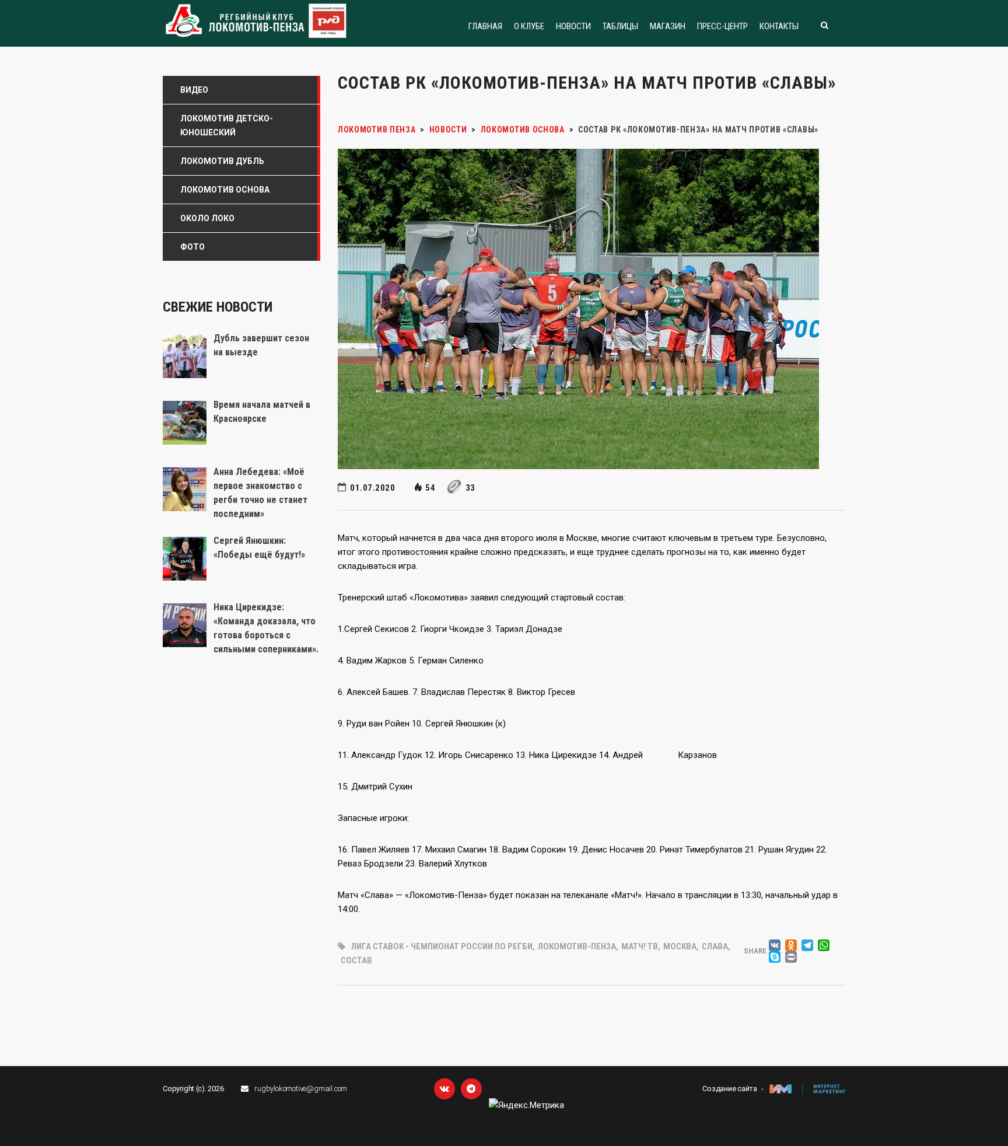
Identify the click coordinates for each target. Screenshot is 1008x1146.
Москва (679, 946)
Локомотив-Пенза (577, 946)
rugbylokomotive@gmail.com (300, 1088)
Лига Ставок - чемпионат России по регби (442, 946)
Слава (715, 946)
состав (356, 960)
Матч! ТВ (639, 946)
